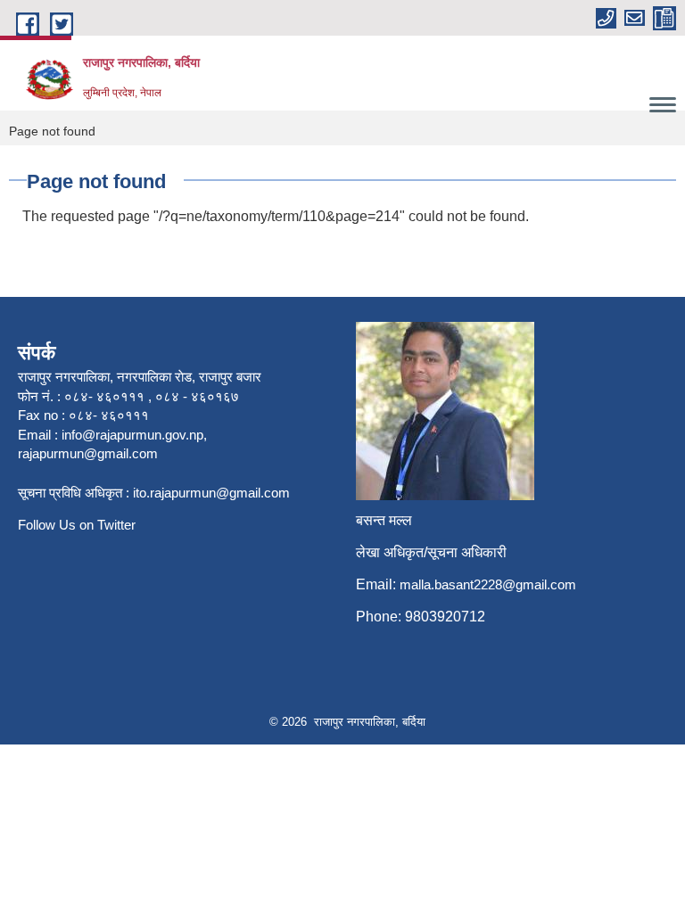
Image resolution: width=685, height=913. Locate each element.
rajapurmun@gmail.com (88, 453)
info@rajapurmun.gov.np (132, 434)
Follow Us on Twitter (77, 524)
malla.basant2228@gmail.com (488, 584)
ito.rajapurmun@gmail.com (211, 492)
